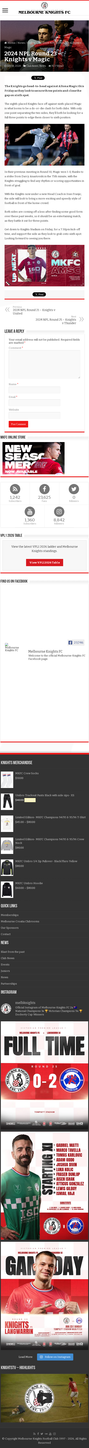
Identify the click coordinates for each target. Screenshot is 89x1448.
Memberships (10, 915)
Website (14, 409)
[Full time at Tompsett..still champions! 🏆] (44, 1075)
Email (13, 397)
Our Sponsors (10, 927)
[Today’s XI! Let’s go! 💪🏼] (44, 1186)
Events (5, 964)
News (21, 42)
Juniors (5, 970)
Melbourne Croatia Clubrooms (20, 921)
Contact (6, 934)
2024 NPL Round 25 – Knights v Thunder (56, 320)
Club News (34, 42)
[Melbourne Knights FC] (44, 8)
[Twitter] (42, 1433)
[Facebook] (38, 1433)
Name (13, 384)
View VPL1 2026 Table (44, 562)
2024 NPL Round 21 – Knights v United (34, 310)
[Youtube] (50, 1433)
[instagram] (54, 1433)
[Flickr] (46, 1433)
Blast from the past (13, 951)
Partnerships (9, 983)
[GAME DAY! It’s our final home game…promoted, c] (44, 1296)
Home (11, 42)
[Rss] (34, 1433)
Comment (16, 347)
